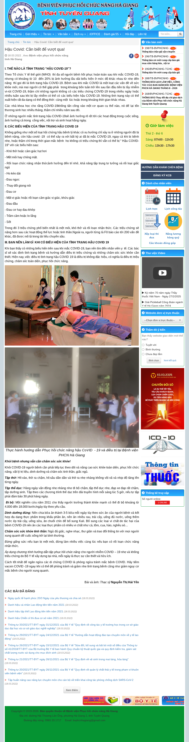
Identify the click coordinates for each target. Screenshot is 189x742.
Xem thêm (72, 690)
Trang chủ (16, 34)
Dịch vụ (79, 34)
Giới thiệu (31, 34)
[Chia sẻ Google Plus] (136, 55)
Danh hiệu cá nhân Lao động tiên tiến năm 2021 (36, 604)
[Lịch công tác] (173, 196)
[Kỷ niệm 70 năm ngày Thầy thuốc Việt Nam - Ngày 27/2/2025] (162, 272)
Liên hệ (142, 34)
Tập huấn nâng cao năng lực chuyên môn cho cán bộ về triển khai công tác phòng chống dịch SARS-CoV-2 (70, 679)
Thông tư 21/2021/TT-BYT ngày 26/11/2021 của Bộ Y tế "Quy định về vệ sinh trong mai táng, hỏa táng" (68, 659)
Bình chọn (154, 360)
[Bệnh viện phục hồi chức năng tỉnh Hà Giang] (94, 16)
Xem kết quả (170, 360)
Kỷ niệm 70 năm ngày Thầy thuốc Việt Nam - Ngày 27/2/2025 (161, 294)
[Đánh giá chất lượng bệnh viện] (151, 700)
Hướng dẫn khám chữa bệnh (162, 167)
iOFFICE (95, 34)
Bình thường (153, 349)
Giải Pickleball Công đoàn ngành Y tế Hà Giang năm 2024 (162, 304)
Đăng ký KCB (162, 175)
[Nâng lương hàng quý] (173, 221)
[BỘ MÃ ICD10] (162, 444)
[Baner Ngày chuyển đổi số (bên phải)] (162, 398)
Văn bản (63, 34)
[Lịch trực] (152, 196)
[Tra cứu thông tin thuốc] (162, 472)
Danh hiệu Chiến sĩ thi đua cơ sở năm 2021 (33, 618)
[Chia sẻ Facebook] (131, 55)
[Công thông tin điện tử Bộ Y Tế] (111, 700)
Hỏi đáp (129, 34)
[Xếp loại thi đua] (152, 221)
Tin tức (47, 34)
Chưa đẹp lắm (154, 354)
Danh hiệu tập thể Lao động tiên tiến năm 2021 (35, 611)
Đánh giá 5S (111, 34)
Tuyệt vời (151, 344)
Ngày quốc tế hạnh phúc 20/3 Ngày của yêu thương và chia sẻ (44, 598)
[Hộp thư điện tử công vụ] (72, 700)
